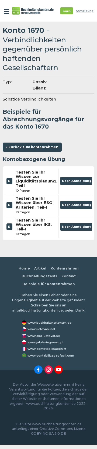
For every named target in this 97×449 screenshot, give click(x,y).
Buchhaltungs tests (39, 276)
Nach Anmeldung (77, 182)
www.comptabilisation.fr (46, 349)
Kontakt (68, 276)
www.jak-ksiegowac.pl (45, 342)
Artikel (40, 268)
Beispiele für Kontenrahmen (48, 284)
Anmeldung (84, 11)
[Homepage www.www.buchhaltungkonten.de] (33, 11)
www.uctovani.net (41, 329)
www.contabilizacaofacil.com (50, 355)
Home (24, 268)
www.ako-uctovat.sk (43, 336)
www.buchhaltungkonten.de (49, 322)
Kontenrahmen (65, 268)
